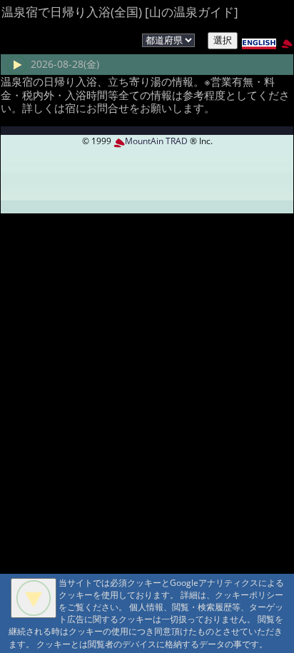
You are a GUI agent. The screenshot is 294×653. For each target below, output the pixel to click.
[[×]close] (33, 598)
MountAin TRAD (156, 141)
